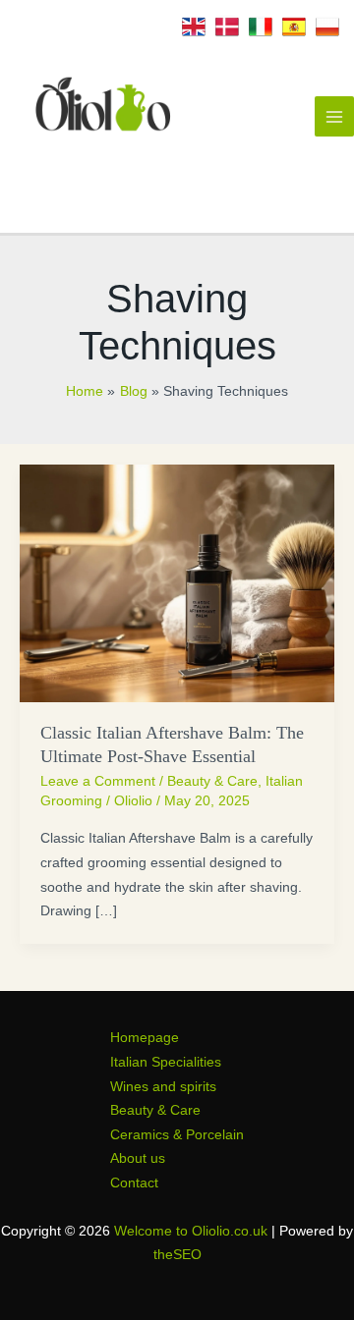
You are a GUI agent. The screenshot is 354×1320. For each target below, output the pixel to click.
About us (137, 1158)
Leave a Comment (97, 781)
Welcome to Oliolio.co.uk (190, 1231)
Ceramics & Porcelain (177, 1135)
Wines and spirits (163, 1086)
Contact (134, 1183)
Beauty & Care (212, 781)
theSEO (177, 1254)
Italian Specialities (165, 1062)
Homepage (144, 1037)
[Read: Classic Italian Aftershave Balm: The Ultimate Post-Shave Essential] (177, 582)
